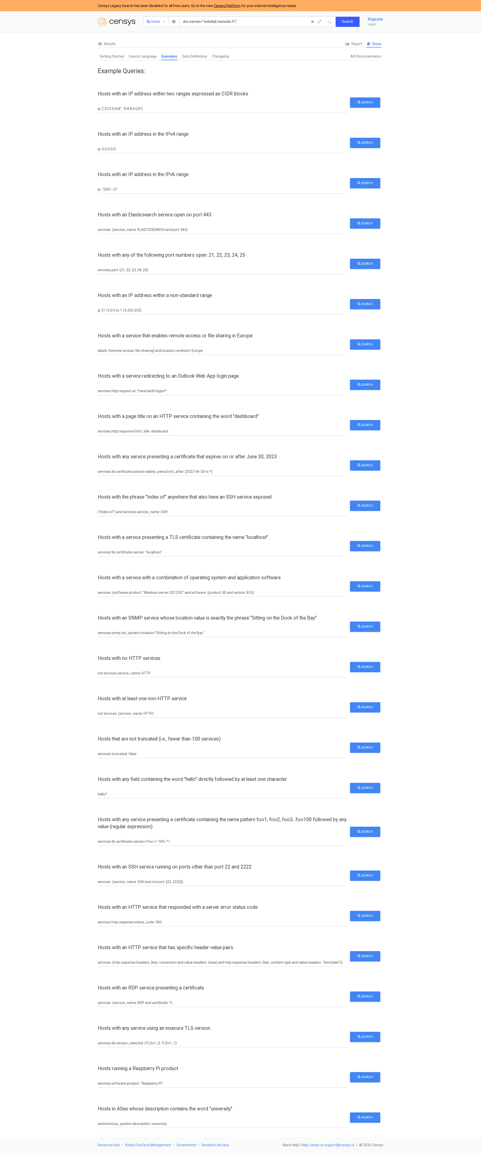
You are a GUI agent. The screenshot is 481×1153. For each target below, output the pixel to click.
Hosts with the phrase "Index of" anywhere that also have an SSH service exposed (185, 497)
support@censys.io (339, 1145)
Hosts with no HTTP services (129, 658)
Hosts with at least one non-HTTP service (142, 698)
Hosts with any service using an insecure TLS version (154, 1028)
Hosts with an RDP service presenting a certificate (151, 988)
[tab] (107, 44)
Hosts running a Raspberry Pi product (138, 1068)
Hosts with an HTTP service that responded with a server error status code (178, 907)
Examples (169, 56)
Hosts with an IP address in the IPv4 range (143, 134)
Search (366, 102)
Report (356, 44)
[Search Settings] (174, 22)
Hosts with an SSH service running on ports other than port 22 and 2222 (175, 867)
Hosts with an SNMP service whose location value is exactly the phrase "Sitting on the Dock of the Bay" (207, 618)
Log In (372, 24)
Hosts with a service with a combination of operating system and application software (189, 578)
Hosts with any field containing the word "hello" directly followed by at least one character (192, 779)
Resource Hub (109, 1145)
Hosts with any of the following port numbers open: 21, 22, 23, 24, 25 (171, 255)
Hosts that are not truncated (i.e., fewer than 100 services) (159, 739)
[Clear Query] (312, 22)
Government (186, 1145)
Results (109, 44)
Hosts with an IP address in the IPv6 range (143, 174)
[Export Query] (330, 22)
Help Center (310, 1145)
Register (375, 19)
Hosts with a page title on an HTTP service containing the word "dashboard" (178, 416)
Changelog (220, 56)
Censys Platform (227, 6)
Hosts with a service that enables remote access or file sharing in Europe (175, 336)
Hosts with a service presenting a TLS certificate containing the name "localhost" (183, 537)
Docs (376, 44)
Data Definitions (194, 56)
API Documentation (365, 56)
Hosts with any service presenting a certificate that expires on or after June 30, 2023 (187, 457)
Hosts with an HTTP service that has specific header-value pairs (165, 947)
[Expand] (319, 22)
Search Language (143, 56)
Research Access (215, 1145)
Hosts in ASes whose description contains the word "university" (165, 1109)
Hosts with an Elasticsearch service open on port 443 (154, 215)
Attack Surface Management (148, 1145)
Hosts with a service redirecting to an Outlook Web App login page (168, 376)
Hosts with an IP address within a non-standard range (155, 295)
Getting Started (112, 56)
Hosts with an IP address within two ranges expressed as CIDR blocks (173, 94)
